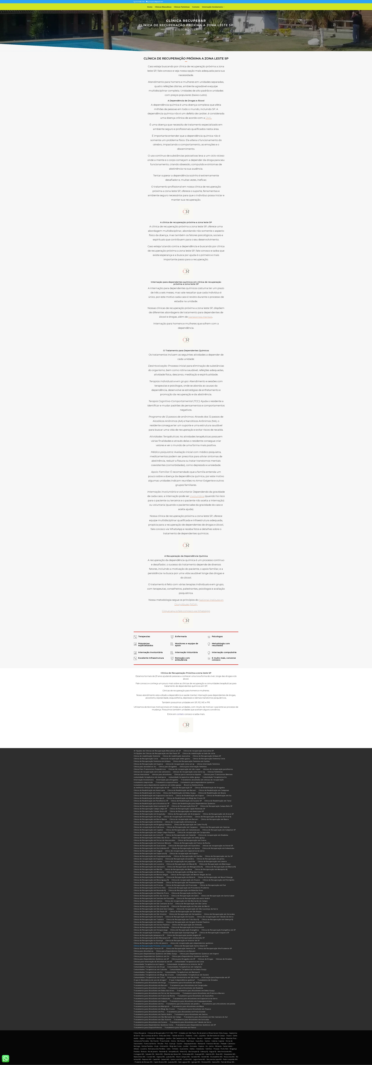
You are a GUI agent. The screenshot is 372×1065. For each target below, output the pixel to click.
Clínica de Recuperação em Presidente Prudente (188, 888)
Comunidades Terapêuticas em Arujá (149, 967)
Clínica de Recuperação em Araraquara (184, 814)
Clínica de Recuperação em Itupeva (148, 764)
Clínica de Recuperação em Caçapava (182, 827)
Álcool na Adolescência (193, 785)
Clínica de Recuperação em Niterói (180, 877)
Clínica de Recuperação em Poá (213, 885)
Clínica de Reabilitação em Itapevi (190, 795)
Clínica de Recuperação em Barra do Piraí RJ (213, 817)
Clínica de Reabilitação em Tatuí (217, 801)
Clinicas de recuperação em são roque (184, 769)
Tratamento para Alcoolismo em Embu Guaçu (196, 991)
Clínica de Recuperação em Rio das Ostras (151, 896)
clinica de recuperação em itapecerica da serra (184, 851)
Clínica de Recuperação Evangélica (184, 930)
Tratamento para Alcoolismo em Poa (149, 1012)
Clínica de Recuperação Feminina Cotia (209, 759)
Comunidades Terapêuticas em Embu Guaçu (188, 969)
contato (180, 714)
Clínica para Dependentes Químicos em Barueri (175, 951)
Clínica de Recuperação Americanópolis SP (151, 806)
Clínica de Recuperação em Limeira (212, 861)
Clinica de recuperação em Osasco (185, 880)
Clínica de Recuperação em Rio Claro (186, 893)
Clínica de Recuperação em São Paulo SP (150, 911)
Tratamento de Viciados (208, 980)
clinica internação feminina (208, 764)
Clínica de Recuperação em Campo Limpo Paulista (154, 832)
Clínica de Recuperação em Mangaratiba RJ (185, 867)
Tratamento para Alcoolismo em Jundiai (218, 1004)
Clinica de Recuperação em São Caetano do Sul (153, 904)
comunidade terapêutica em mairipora (150, 777)
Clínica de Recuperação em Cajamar (148, 830)
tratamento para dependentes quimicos (197, 782)
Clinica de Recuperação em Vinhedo (187, 925)
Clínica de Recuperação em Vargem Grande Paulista (187, 922)
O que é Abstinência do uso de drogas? (150, 980)
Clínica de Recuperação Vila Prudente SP (215, 948)
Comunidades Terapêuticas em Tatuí (149, 977)
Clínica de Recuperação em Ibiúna (186, 848)
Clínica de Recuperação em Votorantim (187, 927)
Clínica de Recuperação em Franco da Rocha (192, 843)
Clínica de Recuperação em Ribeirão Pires (185, 890)
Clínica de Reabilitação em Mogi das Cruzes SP (186, 798)
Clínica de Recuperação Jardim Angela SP (184, 935)
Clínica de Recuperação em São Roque (186, 911)
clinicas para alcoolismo (162, 774)
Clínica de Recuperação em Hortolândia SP (151, 848)
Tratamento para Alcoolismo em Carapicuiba (188, 985)
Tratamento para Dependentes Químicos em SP (196, 1025)
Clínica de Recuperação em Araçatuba (149, 814)
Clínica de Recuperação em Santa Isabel (217, 896)
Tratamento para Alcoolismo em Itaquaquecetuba (191, 1001)
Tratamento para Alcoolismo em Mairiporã (151, 1006)
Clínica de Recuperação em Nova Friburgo (215, 877)
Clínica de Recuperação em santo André (193, 898)
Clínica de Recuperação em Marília (148, 869)
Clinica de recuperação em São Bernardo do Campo (186, 901)
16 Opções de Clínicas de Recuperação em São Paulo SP (157, 753)
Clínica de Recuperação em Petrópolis (218, 880)
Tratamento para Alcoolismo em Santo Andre (153, 1014)
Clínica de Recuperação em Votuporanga (151, 930)
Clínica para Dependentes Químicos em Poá (190, 956)
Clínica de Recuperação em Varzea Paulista (152, 925)
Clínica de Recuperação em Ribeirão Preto (151, 893)
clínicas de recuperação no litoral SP (218, 846)
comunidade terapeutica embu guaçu (184, 777)
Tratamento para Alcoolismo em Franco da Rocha (154, 996)
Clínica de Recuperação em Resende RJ (150, 890)
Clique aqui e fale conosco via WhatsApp (186, 611)
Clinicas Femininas (182, 7)
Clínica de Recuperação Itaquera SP (214, 933)
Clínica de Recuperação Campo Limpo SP (150, 809)
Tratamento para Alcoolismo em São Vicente (152, 1019)
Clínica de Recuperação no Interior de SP (182, 940)
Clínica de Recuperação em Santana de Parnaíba (154, 898)
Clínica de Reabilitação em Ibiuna (212, 793)
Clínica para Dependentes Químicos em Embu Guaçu (155, 954)
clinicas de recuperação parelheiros (218, 769)
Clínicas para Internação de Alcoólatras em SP (153, 962)
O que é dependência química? (182, 980)
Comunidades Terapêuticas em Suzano (192, 975)
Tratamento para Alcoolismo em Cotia (150, 988)
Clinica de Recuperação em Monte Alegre (151, 875)
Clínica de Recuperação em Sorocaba (219, 914)
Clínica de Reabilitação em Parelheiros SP (151, 801)
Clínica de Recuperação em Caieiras (215, 827)
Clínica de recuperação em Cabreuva (149, 827)
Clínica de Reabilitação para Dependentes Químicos (193, 803)
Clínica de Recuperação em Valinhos (149, 922)
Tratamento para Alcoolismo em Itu (149, 1004)
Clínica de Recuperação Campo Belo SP (216, 806)
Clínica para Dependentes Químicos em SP (151, 959)
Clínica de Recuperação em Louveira (149, 864)
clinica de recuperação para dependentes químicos (191, 943)
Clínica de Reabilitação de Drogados (210, 788)
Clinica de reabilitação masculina (176, 756)
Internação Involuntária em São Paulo (183, 977)
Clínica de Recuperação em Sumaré (148, 917)
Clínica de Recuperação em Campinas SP (219, 830)
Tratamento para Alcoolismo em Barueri (150, 985)
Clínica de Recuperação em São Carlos (191, 904)
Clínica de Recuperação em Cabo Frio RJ (190, 824)
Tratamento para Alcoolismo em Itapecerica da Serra (195, 998)
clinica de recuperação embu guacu (175, 759)
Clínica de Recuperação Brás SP (185, 806)
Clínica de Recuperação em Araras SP (218, 814)
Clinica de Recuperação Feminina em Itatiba (191, 761)
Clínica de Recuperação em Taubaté (149, 919)
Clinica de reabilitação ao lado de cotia (199, 753)
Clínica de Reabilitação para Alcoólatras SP (151, 803)
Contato (195, 7)
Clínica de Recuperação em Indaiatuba (218, 848)
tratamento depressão (143, 782)
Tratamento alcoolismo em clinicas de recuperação (202, 780)
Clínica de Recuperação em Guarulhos (184, 846)
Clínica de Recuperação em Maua (178, 869)
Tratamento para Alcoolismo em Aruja (150, 983)
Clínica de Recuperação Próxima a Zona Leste (153, 946)
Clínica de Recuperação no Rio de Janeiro (151, 943)
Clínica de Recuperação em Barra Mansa (150, 819)
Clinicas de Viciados (224, 959)
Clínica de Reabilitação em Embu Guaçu (179, 793)
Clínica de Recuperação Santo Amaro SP (191, 946)
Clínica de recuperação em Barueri (184, 819)
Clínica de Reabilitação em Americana (149, 790)
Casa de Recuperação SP (182, 788)
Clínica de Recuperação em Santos (148, 901)
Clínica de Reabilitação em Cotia (147, 793)
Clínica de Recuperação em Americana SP (187, 811)
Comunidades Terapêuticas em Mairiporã (182, 972)
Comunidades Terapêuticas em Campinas (184, 967)
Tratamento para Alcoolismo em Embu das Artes (154, 991)
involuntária (197, 496)
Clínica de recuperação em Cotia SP (148, 835)
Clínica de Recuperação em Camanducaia (183, 830)
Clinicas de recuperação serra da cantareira (152, 772)
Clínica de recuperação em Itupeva (148, 859)
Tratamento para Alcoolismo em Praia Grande (186, 1012)
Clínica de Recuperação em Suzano (179, 917)
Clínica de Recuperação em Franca (192, 840)
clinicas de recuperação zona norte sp (189, 772)
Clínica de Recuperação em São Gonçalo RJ (151, 906)
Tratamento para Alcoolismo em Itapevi (150, 1001)
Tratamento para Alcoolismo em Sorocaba (191, 1019)
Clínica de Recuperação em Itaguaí (148, 851)
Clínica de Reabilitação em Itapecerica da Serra (153, 795)
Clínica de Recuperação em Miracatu (149, 872)
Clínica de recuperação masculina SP (198, 751)
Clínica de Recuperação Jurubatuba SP (189, 938)
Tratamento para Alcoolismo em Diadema (185, 988)
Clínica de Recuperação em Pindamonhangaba (185, 882)
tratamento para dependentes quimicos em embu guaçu (157, 785)
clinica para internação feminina (193, 767)
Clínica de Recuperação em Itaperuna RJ (150, 853)
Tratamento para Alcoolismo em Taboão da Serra (190, 1022)
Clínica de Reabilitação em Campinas (214, 790)
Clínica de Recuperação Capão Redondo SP (187, 809)
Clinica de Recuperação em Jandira (179, 859)
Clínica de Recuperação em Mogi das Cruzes (185, 872)
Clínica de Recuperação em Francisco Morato (152, 843)
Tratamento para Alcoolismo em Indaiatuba (152, 998)
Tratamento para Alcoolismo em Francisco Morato (204, 993)
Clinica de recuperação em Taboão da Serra (215, 917)
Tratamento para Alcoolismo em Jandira (183, 1004)
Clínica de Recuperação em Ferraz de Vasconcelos (154, 840)
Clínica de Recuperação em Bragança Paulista (153, 824)
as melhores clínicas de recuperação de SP (151, 788)
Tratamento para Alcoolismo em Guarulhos (195, 996)
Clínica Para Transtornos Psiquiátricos (150, 769)
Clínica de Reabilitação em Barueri (181, 790)
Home (149, 7)
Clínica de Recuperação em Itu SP (219, 856)
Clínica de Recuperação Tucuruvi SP (149, 948)
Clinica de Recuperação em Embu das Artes (152, 838)
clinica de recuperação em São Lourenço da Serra (197, 909)
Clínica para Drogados (168, 767)
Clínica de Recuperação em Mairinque (215, 864)
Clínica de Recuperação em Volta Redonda (151, 927)
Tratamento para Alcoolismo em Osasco (194, 1009)
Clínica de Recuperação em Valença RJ (217, 919)
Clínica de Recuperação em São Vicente (150, 914)
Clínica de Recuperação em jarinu (210, 859)
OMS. (208, 117)
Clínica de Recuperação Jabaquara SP (149, 935)
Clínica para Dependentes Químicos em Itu (151, 956)
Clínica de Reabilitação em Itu (219, 795)
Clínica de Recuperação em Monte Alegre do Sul (191, 875)
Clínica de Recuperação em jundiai (148, 861)
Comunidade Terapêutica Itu (215, 777)
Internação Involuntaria (212, 7)
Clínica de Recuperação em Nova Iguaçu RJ (151, 880)
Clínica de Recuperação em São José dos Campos (154, 909)
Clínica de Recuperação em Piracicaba (181, 885)
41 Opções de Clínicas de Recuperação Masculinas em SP (157, 751)
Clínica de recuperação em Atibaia (178, 817)
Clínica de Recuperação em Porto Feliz (150, 888)
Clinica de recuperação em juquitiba (180, 861)
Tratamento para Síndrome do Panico (180, 1027)
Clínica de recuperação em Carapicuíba (193, 832)
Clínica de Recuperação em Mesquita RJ (211, 869)
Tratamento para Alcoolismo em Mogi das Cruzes (154, 1009)
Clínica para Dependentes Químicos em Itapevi (199, 954)
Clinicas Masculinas (163, 7)
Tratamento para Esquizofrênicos (148, 1027)
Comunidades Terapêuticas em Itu (148, 972)
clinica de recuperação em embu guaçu (188, 838)
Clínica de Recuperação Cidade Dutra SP (150, 811)
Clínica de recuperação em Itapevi (184, 853)
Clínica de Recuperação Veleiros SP (180, 948)
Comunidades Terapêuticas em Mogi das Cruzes (154, 975)
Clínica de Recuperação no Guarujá (148, 940)
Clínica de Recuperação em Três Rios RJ (182, 919)
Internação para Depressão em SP (216, 977)
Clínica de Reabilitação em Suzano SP (186, 801)
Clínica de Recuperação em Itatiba (188, 856)
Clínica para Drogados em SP (183, 959)
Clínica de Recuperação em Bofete (148, 822)
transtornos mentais (200, 316)
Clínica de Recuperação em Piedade (148, 882)
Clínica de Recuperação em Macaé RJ (181, 864)
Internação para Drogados (167, 780)
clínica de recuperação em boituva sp (180, 822)
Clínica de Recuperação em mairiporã (149, 867)
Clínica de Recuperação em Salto (185, 896)
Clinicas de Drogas (205, 959)
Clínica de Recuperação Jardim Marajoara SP (152, 938)
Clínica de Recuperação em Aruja (147, 817)
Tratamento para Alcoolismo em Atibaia (185, 983)
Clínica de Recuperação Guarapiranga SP (180, 933)
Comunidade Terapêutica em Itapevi (149, 964)
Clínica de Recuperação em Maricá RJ (220, 867)
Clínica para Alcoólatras (143, 951)
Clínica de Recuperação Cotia (146, 759)
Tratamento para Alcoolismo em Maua (188, 1006)
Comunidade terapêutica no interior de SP (185, 964)
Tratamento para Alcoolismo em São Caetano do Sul (206, 1017)
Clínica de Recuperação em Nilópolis (149, 877)
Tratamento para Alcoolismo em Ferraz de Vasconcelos (157, 993)
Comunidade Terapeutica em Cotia (189, 962)
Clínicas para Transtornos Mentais (218, 774)
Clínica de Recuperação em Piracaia (148, 885)
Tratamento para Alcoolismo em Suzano (150, 1022)
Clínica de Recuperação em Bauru (215, 819)
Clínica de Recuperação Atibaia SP (207, 756)
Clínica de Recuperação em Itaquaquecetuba (152, 856)
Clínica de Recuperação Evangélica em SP (219, 930)
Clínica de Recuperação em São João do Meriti (190, 906)
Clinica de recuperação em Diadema (213, 835)
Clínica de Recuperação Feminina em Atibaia (152, 761)
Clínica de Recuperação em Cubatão (181, 835)
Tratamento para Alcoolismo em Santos (191, 1014)
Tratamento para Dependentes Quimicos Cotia (153, 1025)
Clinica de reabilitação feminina (147, 756)
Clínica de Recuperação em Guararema (150, 846)
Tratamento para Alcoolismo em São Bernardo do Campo (157, 1017)
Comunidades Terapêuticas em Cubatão (150, 969)
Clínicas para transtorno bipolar (187, 774)
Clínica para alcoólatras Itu (145, 767)
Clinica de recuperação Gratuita (147, 933)
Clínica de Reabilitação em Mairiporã (149, 798)
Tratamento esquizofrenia (167, 782)
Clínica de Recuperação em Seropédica (185, 914)
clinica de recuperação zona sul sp (180, 764)
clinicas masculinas (141, 774)
